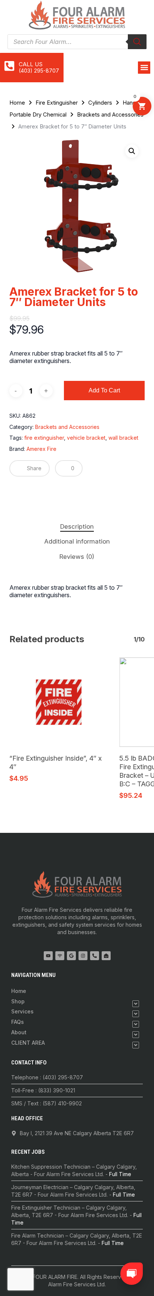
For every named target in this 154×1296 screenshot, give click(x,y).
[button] (144, 67)
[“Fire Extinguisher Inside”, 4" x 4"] (58, 702)
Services (22, 1011)
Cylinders (100, 102)
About (19, 1032)
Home (17, 102)
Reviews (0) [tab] (76, 556)
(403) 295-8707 (39, 70)
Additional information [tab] (77, 541)
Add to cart (104, 390)
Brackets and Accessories (110, 114)
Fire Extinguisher (57, 102)
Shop (18, 1001)
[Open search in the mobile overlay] (77, 41)
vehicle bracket (86, 437)
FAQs (17, 1022)
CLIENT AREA (28, 1042)
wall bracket (123, 437)
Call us (31, 64)
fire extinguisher (44, 437)
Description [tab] (77, 526)
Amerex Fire (41, 449)
